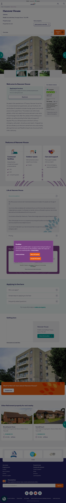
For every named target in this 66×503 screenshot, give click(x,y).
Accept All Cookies (35, 258)
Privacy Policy (35, 250)
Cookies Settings (20, 254)
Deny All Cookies (35, 254)
